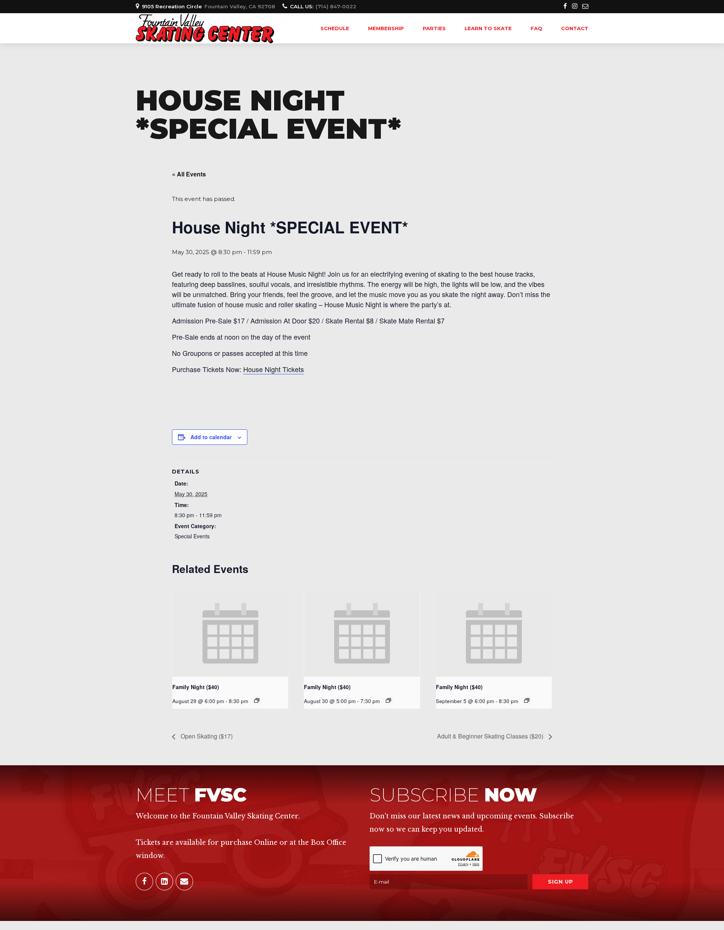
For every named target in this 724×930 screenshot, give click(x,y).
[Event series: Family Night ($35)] (388, 700)
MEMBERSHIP (386, 28)
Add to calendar (211, 437)
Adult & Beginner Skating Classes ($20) (491, 736)
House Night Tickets (273, 369)
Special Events (192, 536)
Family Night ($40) (195, 687)
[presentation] (230, 633)
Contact (574, 28)
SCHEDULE (335, 28)
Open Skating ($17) (206, 736)
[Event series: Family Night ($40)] (256, 700)
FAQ (536, 28)
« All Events (189, 174)
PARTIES (434, 28)
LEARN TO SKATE (488, 28)
